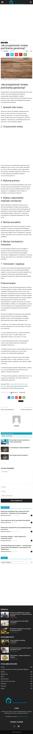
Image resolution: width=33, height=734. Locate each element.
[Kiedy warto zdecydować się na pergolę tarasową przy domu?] (5, 630)
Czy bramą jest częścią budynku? (20, 447)
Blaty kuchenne (5, 679)
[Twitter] (18, 726)
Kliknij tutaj (3, 386)
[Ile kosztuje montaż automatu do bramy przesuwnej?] (5, 442)
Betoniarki (3, 683)
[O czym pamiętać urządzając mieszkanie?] (5, 642)
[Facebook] (14, 726)
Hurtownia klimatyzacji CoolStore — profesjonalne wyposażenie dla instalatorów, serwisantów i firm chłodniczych (16, 547)
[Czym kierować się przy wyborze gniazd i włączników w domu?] (5, 650)
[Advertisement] (16, 21)
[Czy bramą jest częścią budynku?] (5, 449)
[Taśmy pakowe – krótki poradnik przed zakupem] (5, 657)
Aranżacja (3, 686)
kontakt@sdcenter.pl (22, 716)
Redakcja (6, 51)
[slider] (5, 392)
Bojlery (2, 688)
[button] (31, 2)
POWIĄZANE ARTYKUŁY (8, 433)
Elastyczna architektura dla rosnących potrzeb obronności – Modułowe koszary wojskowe (21, 614)
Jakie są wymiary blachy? (7, 409)
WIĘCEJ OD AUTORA (7, 436)
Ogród (2, 42)
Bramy (6, 42)
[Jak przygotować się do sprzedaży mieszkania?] (5, 623)
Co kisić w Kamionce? (26, 409)
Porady (2, 667)
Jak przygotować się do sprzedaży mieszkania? (15, 520)
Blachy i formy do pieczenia (8, 681)
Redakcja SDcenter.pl (6, 515)
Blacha (2, 676)
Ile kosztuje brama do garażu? (19, 455)
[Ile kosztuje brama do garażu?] (5, 457)
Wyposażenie (4, 674)
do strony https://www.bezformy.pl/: (18, 384)
